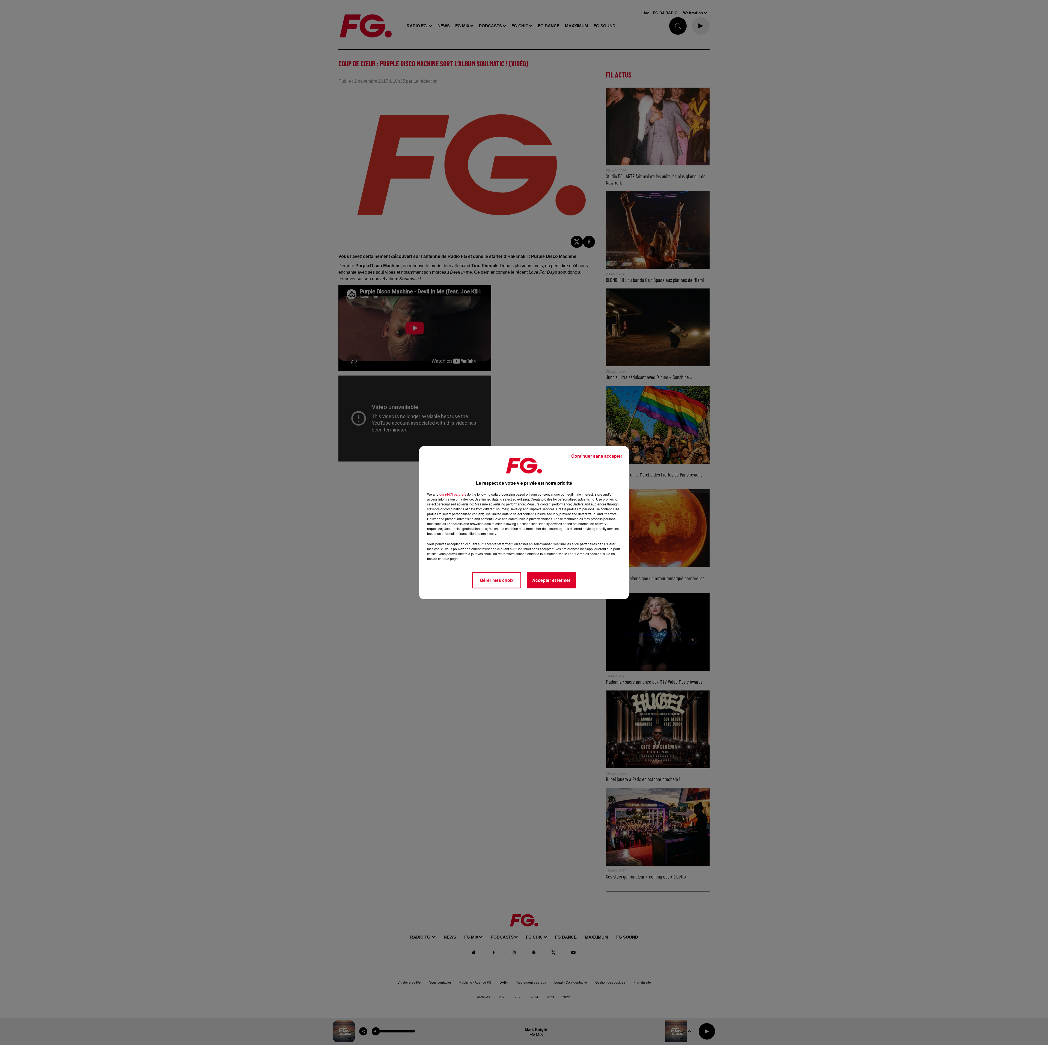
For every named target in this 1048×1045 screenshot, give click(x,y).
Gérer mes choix (497, 580)
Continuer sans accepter (596, 456)
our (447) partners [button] (452, 494)
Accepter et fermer (551, 580)
